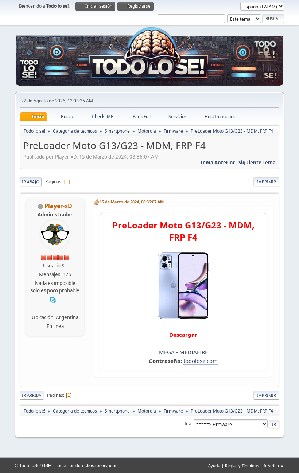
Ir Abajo (30, 181)
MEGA (167, 352)
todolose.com (200, 360)
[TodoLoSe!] (54, 308)
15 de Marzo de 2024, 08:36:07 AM (132, 201)
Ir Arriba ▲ (274, 465)
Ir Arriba (31, 395)
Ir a (188, 424)
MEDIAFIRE (193, 352)
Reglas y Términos (242, 465)
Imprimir (266, 181)
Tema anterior (217, 162)
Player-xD (58, 206)
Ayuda (214, 465)
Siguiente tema (257, 162)
